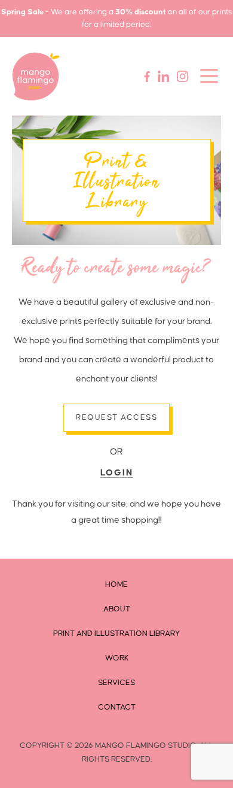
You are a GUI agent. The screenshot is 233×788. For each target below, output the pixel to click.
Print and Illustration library (116, 633)
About (116, 609)
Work (116, 658)
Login (116, 472)
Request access (116, 417)
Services (116, 682)
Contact (117, 707)
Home (116, 584)
